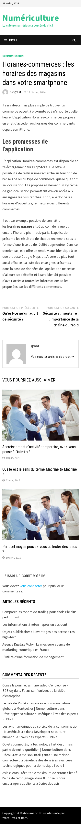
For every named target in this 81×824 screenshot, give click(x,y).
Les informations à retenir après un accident (34, 624)
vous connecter (31, 586)
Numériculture (30, 17)
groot (17, 92)
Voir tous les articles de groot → (52, 356)
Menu (13, 40)
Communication (13, 56)
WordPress (9, 818)
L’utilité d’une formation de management (33, 657)
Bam (24, 818)
